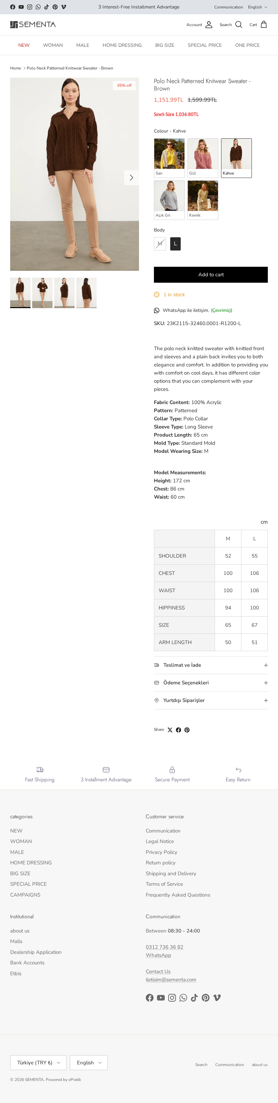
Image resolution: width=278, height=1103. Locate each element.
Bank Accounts (27, 962)
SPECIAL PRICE (205, 45)
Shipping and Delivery (171, 873)
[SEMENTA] (33, 25)
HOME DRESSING (122, 45)
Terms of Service (164, 884)
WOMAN (53, 45)
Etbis (15, 973)
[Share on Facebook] (178, 730)
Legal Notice (160, 841)
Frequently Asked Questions (178, 894)
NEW (23, 45)
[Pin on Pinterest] (187, 730)
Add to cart (211, 274)
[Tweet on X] (170, 730)
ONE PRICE (247, 45)
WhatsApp (158, 955)
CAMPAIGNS (25, 894)
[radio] (169, 158)
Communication (228, 7)
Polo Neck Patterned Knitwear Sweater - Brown (70, 68)
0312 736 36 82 (164, 947)
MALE (82, 45)
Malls (16, 941)
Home (15, 68)
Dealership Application (36, 952)
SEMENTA (34, 1079)
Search (201, 1064)
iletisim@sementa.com (171, 979)
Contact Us (158, 971)
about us (19, 930)
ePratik (74, 1079)
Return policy (161, 862)
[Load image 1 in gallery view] (74, 174)
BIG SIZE (164, 45)
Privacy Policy (161, 852)
